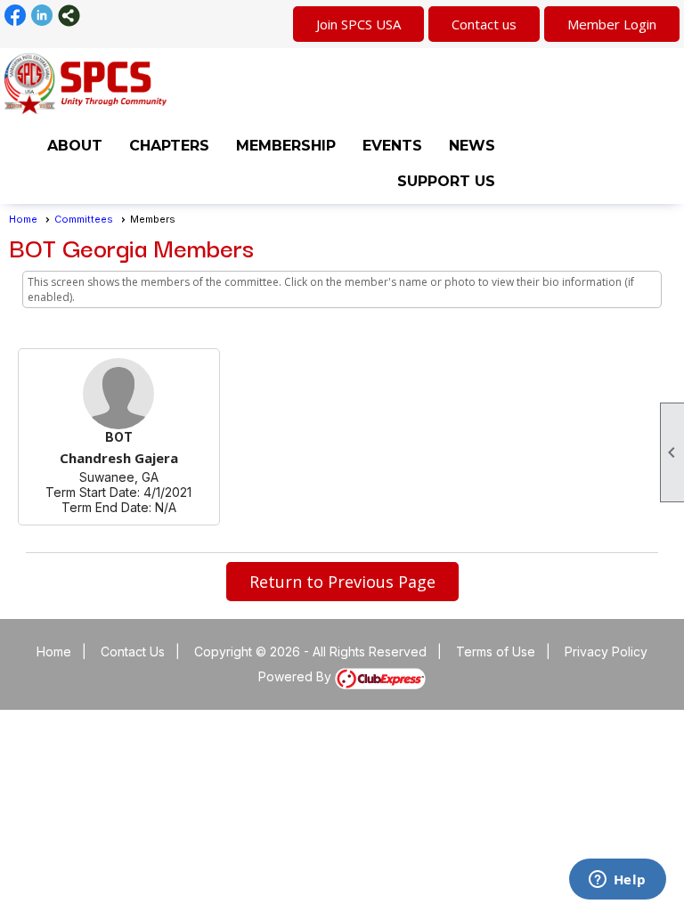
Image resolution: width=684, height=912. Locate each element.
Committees (83, 219)
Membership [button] (286, 145)
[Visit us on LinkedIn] (42, 15)
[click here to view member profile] (118, 393)
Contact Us (133, 651)
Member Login (611, 24)
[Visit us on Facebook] (15, 15)
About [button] (74, 145)
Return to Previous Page (342, 581)
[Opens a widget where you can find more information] (617, 881)
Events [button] (392, 145)
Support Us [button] (446, 181)
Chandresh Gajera (119, 458)
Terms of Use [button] (495, 651)
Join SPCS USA (358, 24)
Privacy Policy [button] (606, 651)
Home (23, 219)
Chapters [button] (169, 145)
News (472, 145)
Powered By (296, 676)
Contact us (484, 24)
